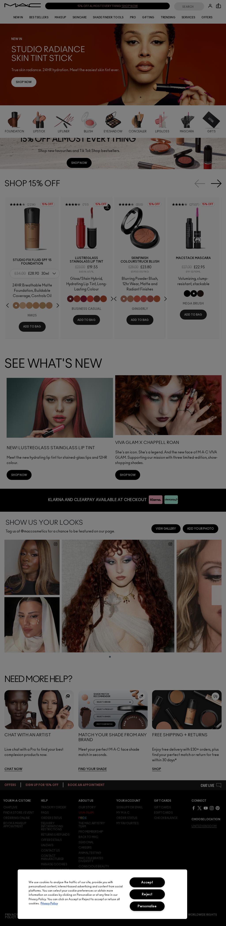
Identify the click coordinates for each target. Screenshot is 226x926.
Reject (147, 894)
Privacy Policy (49, 903)
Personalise (147, 906)
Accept (147, 882)
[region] (102, 894)
